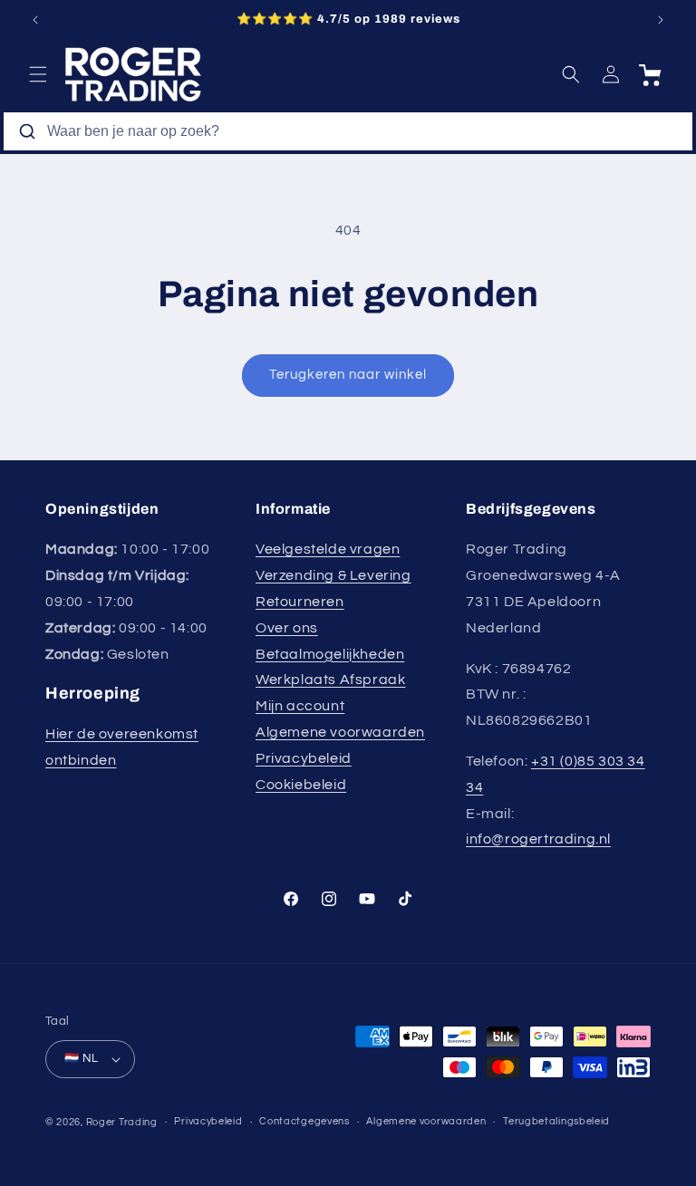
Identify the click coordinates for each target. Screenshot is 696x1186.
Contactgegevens (304, 1121)
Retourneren (300, 601)
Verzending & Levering (333, 575)
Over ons (287, 628)
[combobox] (348, 131)
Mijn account (300, 706)
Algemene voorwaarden (340, 732)
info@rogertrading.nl (538, 839)
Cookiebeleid (301, 784)
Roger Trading (122, 1122)
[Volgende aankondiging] (661, 20)
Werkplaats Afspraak (330, 679)
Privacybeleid (304, 758)
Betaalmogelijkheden (330, 654)
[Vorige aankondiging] (35, 20)
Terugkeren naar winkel (348, 374)
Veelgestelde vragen (328, 549)
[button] (38, 74)
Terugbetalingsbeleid (556, 1121)
